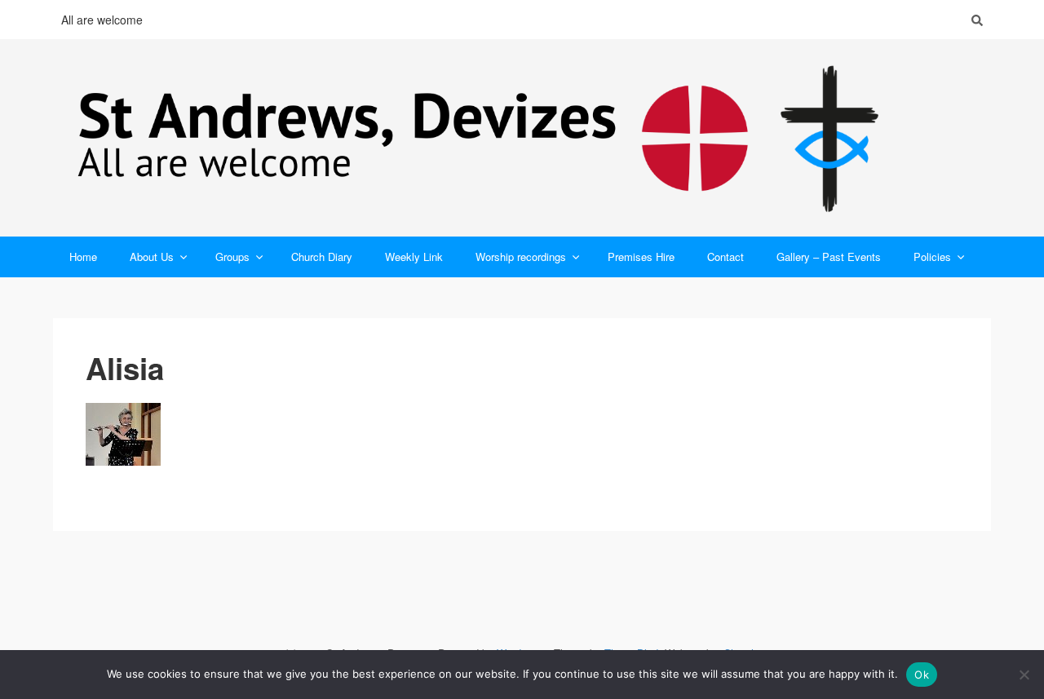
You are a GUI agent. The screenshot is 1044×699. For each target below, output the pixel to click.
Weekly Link (414, 256)
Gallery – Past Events (828, 256)
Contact (725, 256)
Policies (932, 256)
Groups (232, 256)
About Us (152, 256)
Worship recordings (521, 256)
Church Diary (321, 256)
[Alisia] (522, 434)
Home (83, 256)
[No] (1023, 674)
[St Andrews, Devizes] (522, 137)
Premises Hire (641, 256)
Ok (921, 674)
